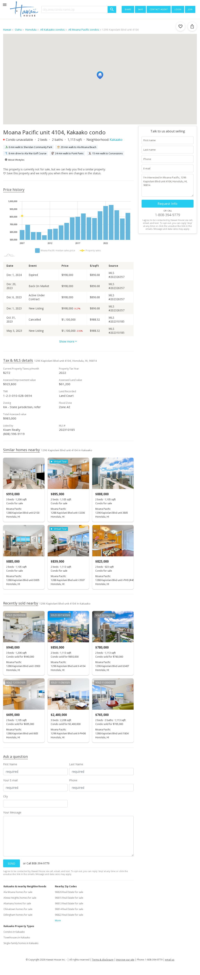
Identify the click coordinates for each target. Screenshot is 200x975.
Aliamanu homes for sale (17, 903)
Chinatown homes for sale (18, 909)
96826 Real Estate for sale (69, 892)
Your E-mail (10, 780)
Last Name (76, 764)
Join (190, 9)
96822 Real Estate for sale (69, 914)
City (5, 796)
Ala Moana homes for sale (18, 892)
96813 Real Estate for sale (69, 903)
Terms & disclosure (102, 959)
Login (177, 9)
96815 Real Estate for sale (69, 897)
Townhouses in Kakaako (17, 937)
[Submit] (112, 9)
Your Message (12, 812)
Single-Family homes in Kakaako (21, 943)
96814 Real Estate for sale (69, 909)
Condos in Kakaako (14, 931)
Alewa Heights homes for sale (20, 897)
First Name (10, 764)
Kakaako (116, 140)
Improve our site (125, 959)
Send (11, 863)
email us (169, 959)
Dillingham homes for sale (18, 914)
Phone (73, 780)
